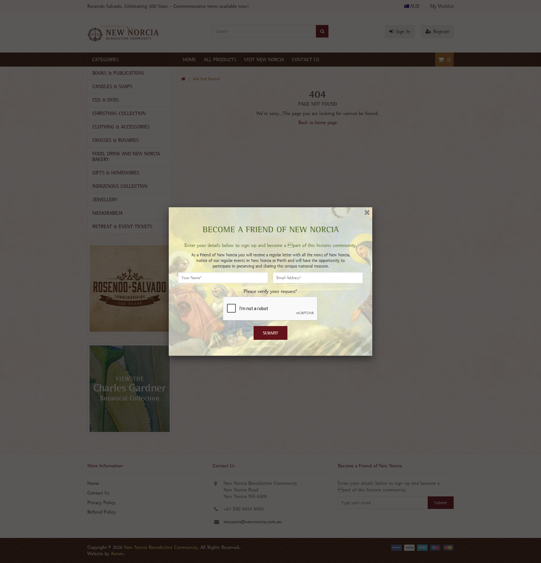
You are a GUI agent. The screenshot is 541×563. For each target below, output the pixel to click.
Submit (270, 333)
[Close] (367, 212)
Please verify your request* (270, 291)
